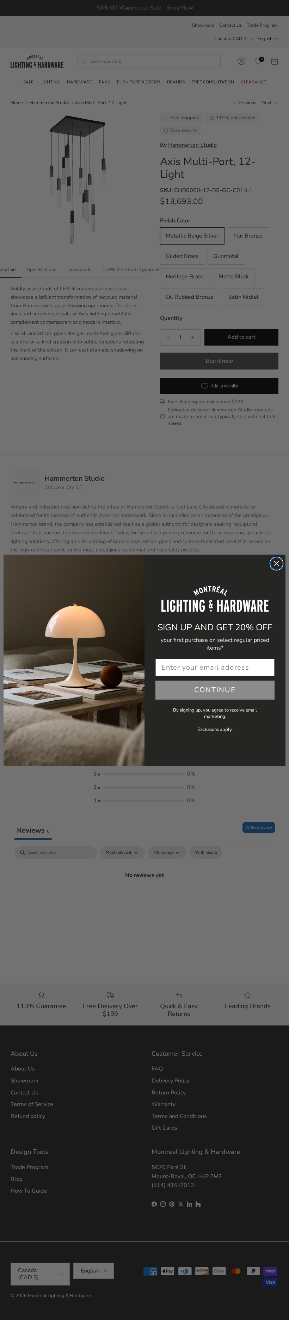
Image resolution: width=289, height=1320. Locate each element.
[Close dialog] (276, 563)
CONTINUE (215, 690)
